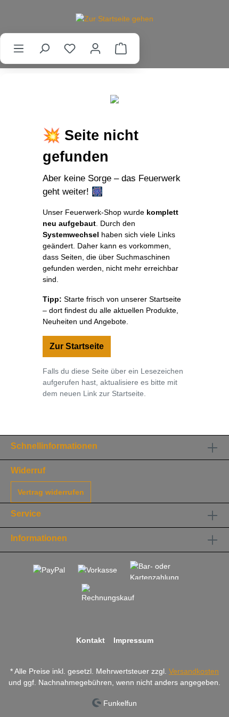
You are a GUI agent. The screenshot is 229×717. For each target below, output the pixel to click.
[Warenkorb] (121, 48)
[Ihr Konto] (95, 48)
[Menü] (18, 48)
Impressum (133, 640)
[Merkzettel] (70, 48)
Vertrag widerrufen (51, 492)
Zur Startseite (77, 346)
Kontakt (90, 640)
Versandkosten (194, 671)
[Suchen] (44, 48)
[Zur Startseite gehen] (114, 19)
